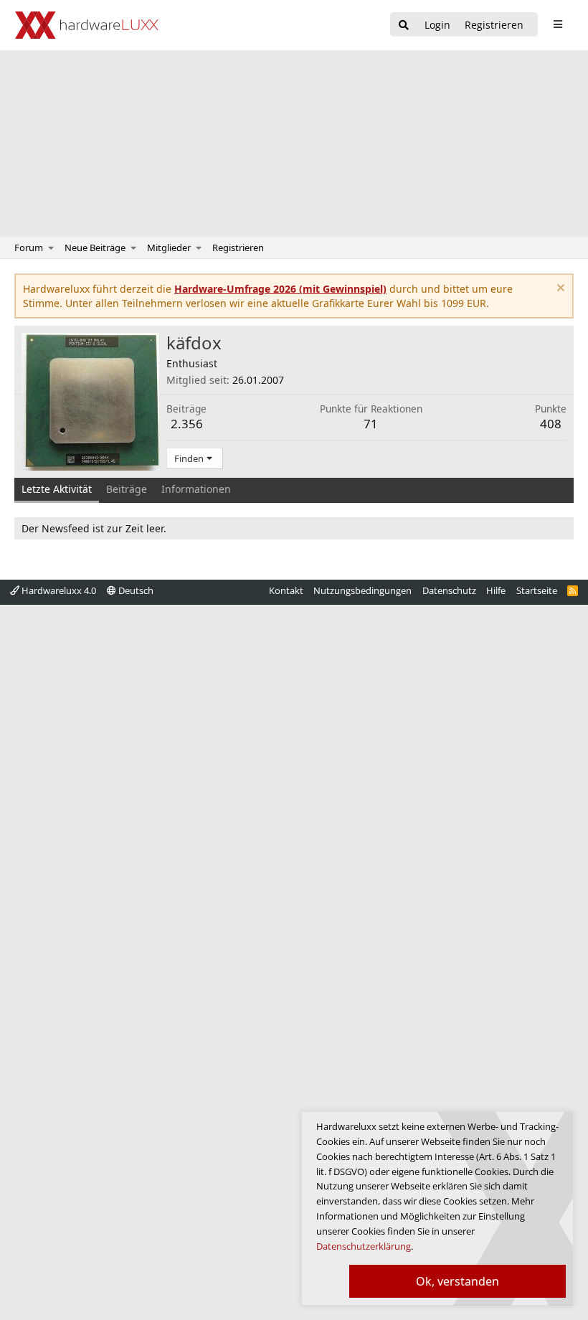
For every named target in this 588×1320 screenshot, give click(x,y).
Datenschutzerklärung (363, 1246)
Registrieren (238, 247)
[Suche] (403, 25)
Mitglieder (169, 247)
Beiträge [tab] (126, 489)
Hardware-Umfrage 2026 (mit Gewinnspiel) (280, 289)
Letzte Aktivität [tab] (57, 489)
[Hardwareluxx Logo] (86, 25)
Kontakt (286, 590)
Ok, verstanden (457, 1281)
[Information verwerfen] (559, 289)
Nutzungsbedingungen (362, 590)
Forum (28, 247)
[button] (51, 247)
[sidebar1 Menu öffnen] (557, 24)
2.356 (187, 423)
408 (550, 423)
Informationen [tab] (196, 489)
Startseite (536, 590)
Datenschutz (449, 590)
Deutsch (134, 590)
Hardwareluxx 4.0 (57, 590)
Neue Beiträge (95, 247)
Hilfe (496, 590)
